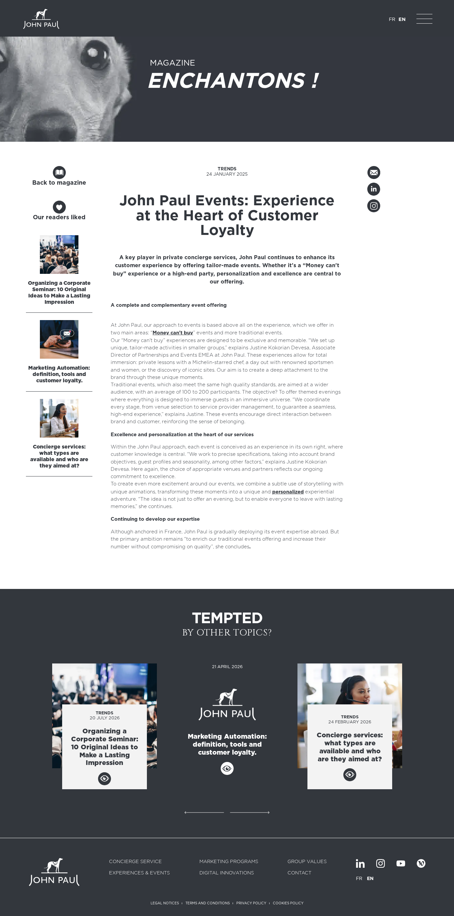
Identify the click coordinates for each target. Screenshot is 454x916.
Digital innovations (226, 873)
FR (392, 19)
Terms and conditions (207, 903)
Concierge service (135, 861)
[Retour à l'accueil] (41, 19)
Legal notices (165, 903)
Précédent (204, 811)
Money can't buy (173, 333)
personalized (288, 492)
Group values (307, 861)
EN (401, 19)
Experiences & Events (139, 873)
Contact (299, 873)
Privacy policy (251, 903)
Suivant (250, 811)
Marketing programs (228, 861)
